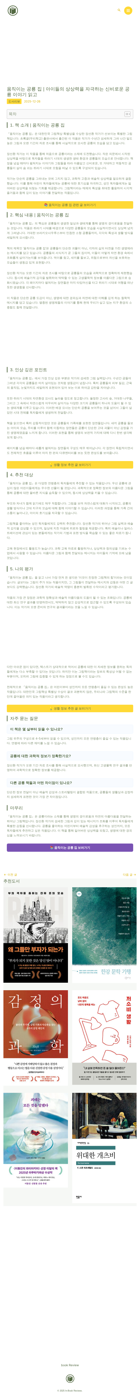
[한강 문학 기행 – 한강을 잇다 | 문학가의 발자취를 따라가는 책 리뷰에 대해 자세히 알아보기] (104, 935)
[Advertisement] (70, 57)
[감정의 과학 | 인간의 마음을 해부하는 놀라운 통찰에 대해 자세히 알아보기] (35, 1037)
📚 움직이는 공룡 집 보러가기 (70, 847)
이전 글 (10, 874)
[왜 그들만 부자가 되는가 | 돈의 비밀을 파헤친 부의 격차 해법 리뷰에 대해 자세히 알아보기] (35, 934)
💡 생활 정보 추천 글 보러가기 (70, 465)
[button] (119, 10)
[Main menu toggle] (128, 10)
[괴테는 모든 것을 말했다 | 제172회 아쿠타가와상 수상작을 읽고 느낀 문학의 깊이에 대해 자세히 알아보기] (35, 1140)
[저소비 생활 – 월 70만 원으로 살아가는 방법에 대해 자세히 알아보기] (104, 1037)
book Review (70, 1365)
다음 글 (129, 874)
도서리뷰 (14, 101)
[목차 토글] (126, 114)
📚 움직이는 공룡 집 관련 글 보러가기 (70, 205)
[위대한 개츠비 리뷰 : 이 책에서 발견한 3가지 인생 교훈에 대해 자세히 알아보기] (104, 1148)
